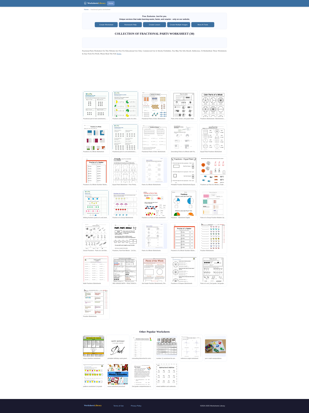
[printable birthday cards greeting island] (118, 350)
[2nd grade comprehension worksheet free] (142, 377)
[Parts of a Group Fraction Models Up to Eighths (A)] (213, 206)
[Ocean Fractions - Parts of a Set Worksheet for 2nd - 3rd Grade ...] (96, 239)
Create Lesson (154, 25)
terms (119, 54)
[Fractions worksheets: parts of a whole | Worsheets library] (125, 108)
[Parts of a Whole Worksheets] (154, 170)
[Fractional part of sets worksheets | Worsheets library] (96, 108)
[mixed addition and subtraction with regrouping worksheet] (166, 378)
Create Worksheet (106, 25)
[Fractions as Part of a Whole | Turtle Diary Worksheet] (213, 172)
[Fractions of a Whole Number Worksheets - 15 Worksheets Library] (96, 173)
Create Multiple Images (179, 25)
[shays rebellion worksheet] (93, 349)
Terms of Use (118, 406)
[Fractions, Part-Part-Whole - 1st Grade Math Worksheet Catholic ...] (125, 239)
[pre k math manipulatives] (215, 346)
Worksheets (93, 405)
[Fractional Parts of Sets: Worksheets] (154, 108)
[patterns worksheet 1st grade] (93, 377)
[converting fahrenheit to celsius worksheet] (142, 349)
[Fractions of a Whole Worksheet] (96, 140)
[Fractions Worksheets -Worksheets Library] (213, 108)
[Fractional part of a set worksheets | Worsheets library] (125, 140)
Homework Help (130, 25)
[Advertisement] (154, 73)
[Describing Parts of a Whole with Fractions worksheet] (184, 140)
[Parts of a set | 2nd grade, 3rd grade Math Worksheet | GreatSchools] (213, 272)
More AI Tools (203, 25)
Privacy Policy (136, 406)
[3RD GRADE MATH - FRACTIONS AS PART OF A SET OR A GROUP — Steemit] (125, 272)
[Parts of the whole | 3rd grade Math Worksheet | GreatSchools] (184, 108)
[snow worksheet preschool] (118, 381)
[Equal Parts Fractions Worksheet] (213, 140)
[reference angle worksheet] (191, 350)
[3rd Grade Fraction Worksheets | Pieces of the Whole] (154, 272)
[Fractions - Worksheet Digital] (184, 208)
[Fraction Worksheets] (213, 239)
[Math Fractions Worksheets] (96, 272)
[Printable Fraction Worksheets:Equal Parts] (184, 174)
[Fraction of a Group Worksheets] (125, 208)
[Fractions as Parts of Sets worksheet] (154, 206)
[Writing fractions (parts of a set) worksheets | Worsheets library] (96, 206)
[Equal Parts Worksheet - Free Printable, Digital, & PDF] (125, 173)
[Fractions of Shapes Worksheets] (184, 272)
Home (111, 3)
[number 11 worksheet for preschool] (166, 346)
